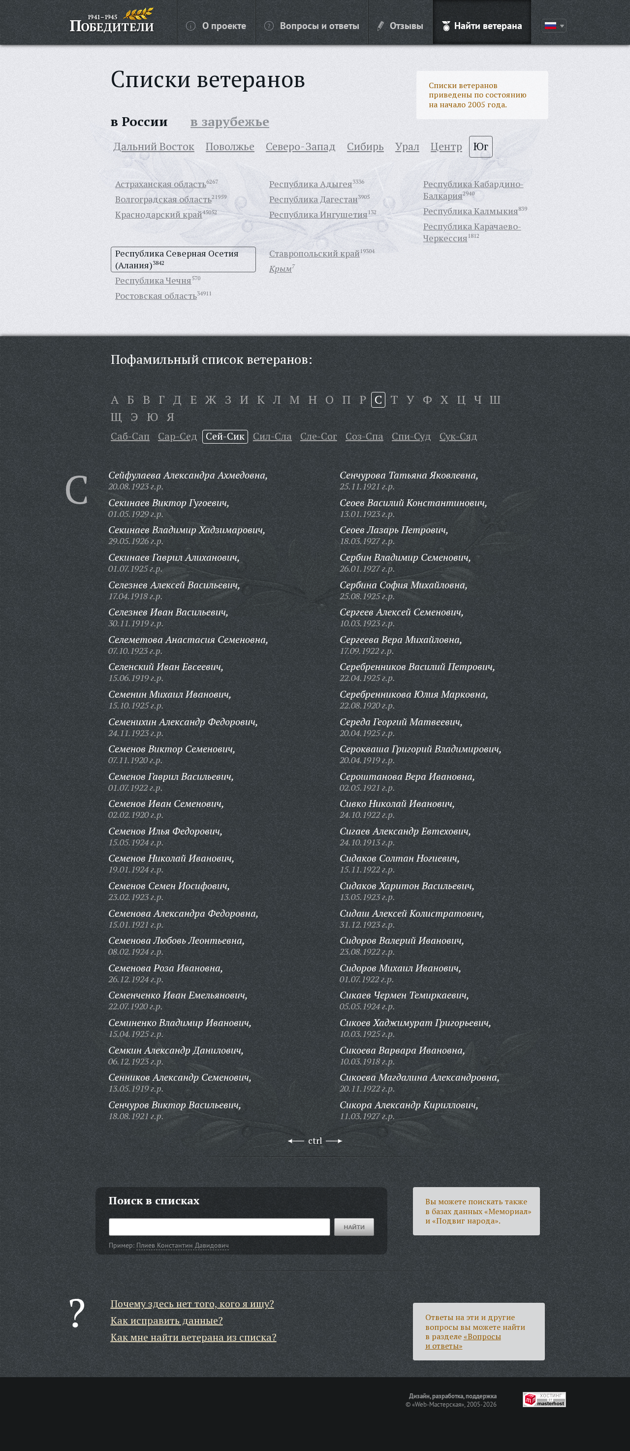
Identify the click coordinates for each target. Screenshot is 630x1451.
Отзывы (406, 25)
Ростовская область (156, 295)
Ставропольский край (314, 253)
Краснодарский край (158, 214)
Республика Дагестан (313, 199)
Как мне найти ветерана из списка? (194, 1337)
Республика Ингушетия (318, 214)
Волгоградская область (163, 199)
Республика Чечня (153, 280)
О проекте (224, 25)
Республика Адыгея (310, 184)
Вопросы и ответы (319, 25)
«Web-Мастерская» (438, 1404)
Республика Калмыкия (470, 211)
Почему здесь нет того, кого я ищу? (192, 1303)
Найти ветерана (488, 25)
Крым (280, 268)
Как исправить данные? (167, 1320)
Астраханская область (160, 184)
